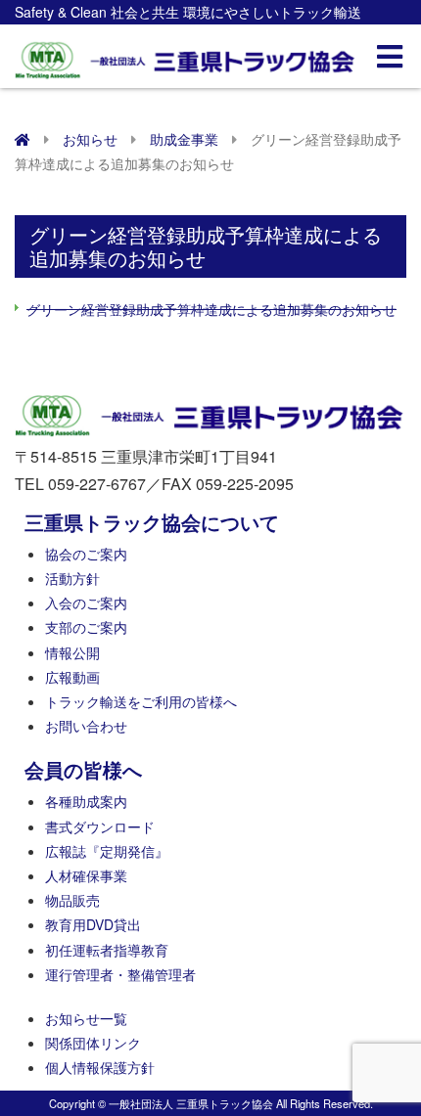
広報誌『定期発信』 (106, 851)
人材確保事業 (86, 875)
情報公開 (72, 652)
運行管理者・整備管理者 (120, 974)
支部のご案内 (86, 627)
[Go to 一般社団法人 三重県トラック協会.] (22, 139)
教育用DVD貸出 (93, 924)
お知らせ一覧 (86, 1018)
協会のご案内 (86, 553)
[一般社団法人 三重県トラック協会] (186, 54)
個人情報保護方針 (100, 1067)
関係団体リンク (93, 1042)
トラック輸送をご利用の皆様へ (141, 701)
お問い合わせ (86, 726)
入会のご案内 (86, 602)
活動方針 (72, 578)
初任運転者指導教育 (106, 950)
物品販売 (72, 900)
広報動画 (72, 677)
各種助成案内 (86, 801)
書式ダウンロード (100, 826)
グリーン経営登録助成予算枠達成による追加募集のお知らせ (211, 309)
